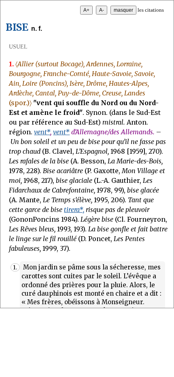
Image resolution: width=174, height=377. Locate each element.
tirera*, (74, 209)
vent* (42, 132)
